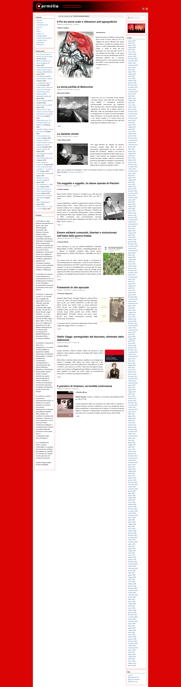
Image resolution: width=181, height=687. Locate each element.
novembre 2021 (132, 167)
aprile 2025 (131, 76)
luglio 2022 (131, 149)
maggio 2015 (132, 339)
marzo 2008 (131, 528)
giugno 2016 (131, 310)
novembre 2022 (132, 140)
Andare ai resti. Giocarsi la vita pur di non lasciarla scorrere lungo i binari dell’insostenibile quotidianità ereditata (44, 92)
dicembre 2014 (132, 350)
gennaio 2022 (132, 162)
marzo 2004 (131, 634)
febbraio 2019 (132, 239)
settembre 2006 (133, 568)
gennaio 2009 (132, 506)
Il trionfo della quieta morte (44, 158)
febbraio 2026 (132, 54)
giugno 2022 (131, 151)
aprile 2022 (131, 155)
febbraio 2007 (132, 557)
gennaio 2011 (132, 453)
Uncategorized (81, 290)
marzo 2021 (131, 184)
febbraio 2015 (132, 345)
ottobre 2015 (132, 328)
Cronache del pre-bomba (43, 38)
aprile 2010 (131, 473)
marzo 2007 (131, 555)
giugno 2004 (131, 628)
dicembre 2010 (132, 456)
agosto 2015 (132, 332)
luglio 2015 (131, 334)
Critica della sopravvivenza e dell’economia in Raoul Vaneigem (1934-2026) (44, 70)
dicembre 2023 (132, 111)
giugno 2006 (131, 575)
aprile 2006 (131, 579)
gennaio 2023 (132, 136)
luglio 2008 (131, 520)
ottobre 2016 (132, 301)
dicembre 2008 (132, 509)
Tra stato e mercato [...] (75, 172)
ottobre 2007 (132, 539)
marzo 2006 (131, 581)
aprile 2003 (131, 659)
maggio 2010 (132, 471)
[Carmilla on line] (90, 6)
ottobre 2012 (132, 407)
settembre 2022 (133, 144)
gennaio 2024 (132, 109)
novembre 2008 (132, 511)
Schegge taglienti (41, 36)
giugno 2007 (131, 548)
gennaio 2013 (132, 400)
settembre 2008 (133, 515)
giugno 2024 (131, 98)
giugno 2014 (131, 363)
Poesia (38, 31)
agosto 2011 (131, 438)
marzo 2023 (131, 131)
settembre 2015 (133, 330)
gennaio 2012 (132, 427)
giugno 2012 (131, 416)
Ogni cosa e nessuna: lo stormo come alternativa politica (43, 191)
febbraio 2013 (132, 398)
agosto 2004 (132, 623)
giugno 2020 (131, 204)
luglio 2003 (131, 652)
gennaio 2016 (132, 321)
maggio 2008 (132, 524)
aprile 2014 (131, 367)
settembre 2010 (133, 462)
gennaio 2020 (132, 215)
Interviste (39, 27)
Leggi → (98, 68)
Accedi (130, 675)
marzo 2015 (131, 343)
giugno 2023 (131, 125)
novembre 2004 (132, 617)
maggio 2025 (132, 74)
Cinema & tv (77, 89)
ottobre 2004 (132, 619)
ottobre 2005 (132, 592)
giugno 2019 (131, 231)
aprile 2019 (131, 235)
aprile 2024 (131, 103)
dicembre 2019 (132, 217)
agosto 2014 (132, 359)
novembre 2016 (132, 299)
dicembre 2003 (132, 641)
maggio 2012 (132, 418)
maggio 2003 (132, 656)
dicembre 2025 (132, 58)
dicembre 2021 (132, 164)
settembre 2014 (133, 356)
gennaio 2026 (132, 56)
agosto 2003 (132, 650)
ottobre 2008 (132, 513)
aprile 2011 (131, 447)
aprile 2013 (131, 394)
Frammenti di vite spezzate (73, 287)
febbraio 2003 (132, 663)
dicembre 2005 (132, 588)
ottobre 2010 (132, 460)
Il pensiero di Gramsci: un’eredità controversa (84, 386)
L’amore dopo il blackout (43, 173)
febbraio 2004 (132, 637)
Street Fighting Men (42, 202)
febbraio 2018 (132, 266)
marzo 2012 (131, 423)
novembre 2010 (132, 458)
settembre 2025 (133, 65)
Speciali (75, 290)
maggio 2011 (132, 445)
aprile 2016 (131, 314)
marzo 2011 (131, 449)
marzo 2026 (131, 52)
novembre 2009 (132, 484)
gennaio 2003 (132, 665)
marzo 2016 (131, 317)
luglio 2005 (131, 599)
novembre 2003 (132, 643)
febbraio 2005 (132, 610)
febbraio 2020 (132, 213)
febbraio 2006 (132, 584)
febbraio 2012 (132, 425)
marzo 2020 (131, 211)
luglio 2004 (131, 626)
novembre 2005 (132, 590)
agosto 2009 (132, 491)
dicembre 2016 (132, 297)
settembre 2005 (133, 595)
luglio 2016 (131, 308)
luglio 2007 (131, 546)
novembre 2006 (132, 564)
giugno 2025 (131, 72)
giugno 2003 (131, 654)
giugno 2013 (131, 389)
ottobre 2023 (132, 116)
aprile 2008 (131, 526)
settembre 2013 (133, 383)
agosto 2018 (132, 253)
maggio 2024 (132, 100)
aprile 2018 (131, 261)
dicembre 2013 (132, 376)
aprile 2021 (131, 182)
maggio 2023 (132, 127)
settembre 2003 (133, 648)
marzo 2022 (131, 158)
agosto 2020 (132, 200)
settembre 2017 (133, 277)
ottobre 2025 (132, 63)
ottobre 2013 (132, 381)
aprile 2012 (131, 420)
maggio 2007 (132, 551)
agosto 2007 (132, 544)
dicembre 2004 (132, 615)
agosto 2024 (132, 94)
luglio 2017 (131, 281)
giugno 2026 (131, 45)
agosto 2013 (132, 385)
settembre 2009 (133, 489)
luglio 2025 (131, 69)
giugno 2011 (131, 442)
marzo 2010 (131, 475)
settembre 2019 (133, 224)
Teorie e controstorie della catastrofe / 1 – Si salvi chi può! (44, 169)
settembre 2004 (133, 621)
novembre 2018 (132, 246)
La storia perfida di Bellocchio (75, 87)
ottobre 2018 (132, 248)
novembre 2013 (132, 378)
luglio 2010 (131, 467)
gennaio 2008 (132, 533)
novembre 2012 (132, 405)
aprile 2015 (131, 341)
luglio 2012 (131, 414)
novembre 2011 (132, 431)
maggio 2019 (132, 233)
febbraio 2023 (132, 133)
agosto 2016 (132, 306)
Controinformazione (42, 25)
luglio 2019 (131, 228)
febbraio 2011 (132, 451)
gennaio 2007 (132, 559)
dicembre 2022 (132, 138)
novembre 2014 (132, 352)
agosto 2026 (132, 41)
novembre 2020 (132, 193)
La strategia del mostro (43, 153)
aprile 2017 (131, 288)
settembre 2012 (133, 409)
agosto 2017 (132, 279)
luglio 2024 (131, 96)
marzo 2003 (131, 661)
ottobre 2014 (132, 354)
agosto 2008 (132, 517)
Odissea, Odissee (41, 149)
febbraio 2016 (132, 319)
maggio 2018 (132, 259)
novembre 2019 (132, 219)
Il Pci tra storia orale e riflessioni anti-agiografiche (87, 21)
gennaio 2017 (132, 295)
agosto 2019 (132, 226)
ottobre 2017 (132, 275)
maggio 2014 (132, 365)
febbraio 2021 (132, 186)
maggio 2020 (132, 206)
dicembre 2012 (132, 403)
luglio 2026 (131, 43)
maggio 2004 (132, 630)
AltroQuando (40, 45)
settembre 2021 (133, 171)
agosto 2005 (132, 597)
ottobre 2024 (132, 89)
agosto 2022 (132, 147)
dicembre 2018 (132, 244)
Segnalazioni (40, 42)
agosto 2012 (132, 411)
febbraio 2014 (132, 372)
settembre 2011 (132, 436)
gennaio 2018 (132, 268)
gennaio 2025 (132, 83)
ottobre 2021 (132, 169)
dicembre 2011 (132, 429)
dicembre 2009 (132, 482)
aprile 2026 (131, 50)
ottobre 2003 (132, 645)
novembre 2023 (132, 114)
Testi (37, 29)
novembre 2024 (132, 87)
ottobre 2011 (132, 434)
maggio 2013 (132, 392)
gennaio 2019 (132, 242)
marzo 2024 (131, 105)
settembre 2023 (133, 118)
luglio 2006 (131, 573)
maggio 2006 (132, 577)
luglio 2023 (131, 122)
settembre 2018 (133, 250)
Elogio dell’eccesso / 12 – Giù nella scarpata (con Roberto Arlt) (44, 123)
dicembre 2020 (132, 191)
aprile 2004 (131, 632)
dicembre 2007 (132, 535)
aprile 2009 (131, 500)
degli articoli (133, 677)
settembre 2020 (133, 197)
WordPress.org (132, 681)
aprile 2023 (131, 129)
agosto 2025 (132, 67)
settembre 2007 (133, 542)
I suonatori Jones (41, 40)
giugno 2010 (131, 469)
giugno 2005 (131, 601)
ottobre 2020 (132, 195)
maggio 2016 (132, 312)
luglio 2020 (131, 202)
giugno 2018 (131, 257)
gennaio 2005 (132, 612)
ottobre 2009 (132, 487)
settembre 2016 (133, 303)
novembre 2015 (132, 325)
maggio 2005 (132, 604)
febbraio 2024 (132, 107)
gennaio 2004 (132, 639)
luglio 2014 (131, 361)
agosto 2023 (132, 120)
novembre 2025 (132, 61)
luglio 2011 (131, 440)
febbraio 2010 (132, 478)
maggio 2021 (132, 180)
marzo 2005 (131, 608)
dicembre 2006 (132, 562)
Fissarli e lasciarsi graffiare (44, 100)
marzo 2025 (131, 78)
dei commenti (134, 679)
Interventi (76, 24)
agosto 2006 (132, 570)
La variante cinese (68, 134)
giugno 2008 (131, 522)
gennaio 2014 (132, 374)
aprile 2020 (131, 208)
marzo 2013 (131, 396)
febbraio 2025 (132, 80)
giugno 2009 (131, 495)
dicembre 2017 (132, 270)
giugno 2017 (131, 283)
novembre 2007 (132, 537)
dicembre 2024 (132, 85)
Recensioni (77, 186)
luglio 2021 (131, 175)
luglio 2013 (131, 387)
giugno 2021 (131, 178)
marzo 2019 (131, 237)
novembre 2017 (132, 272)
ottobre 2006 (132, 566)
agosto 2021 (132, 173)
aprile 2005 (131, 606)
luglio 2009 (131, 493)
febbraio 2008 (132, 531)
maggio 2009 (132, 498)
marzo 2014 (131, 370)
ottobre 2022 (132, 142)
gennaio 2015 (132, 347)
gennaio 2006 (132, 586)
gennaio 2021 (132, 189)
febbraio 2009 (132, 504)
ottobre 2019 (132, 222)
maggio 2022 (132, 153)
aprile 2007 (131, 553)
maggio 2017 (132, 286)
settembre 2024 (133, 91)
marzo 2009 (131, 502)
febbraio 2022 (132, 160)
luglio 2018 (131, 255)
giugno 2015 (131, 336)
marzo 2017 (131, 290)
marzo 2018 (131, 264)
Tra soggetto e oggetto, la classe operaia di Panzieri (88, 183)
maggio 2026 (132, 47)
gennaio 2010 (132, 480)
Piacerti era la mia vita (43, 105)
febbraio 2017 (132, 292)
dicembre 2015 (132, 323)
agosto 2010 (132, 464)
